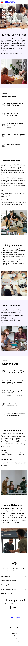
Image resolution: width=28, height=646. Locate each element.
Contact (14, 607)
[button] (25, 2)
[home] (8, 2)
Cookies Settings (14, 638)
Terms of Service (14, 635)
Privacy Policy (14, 633)
